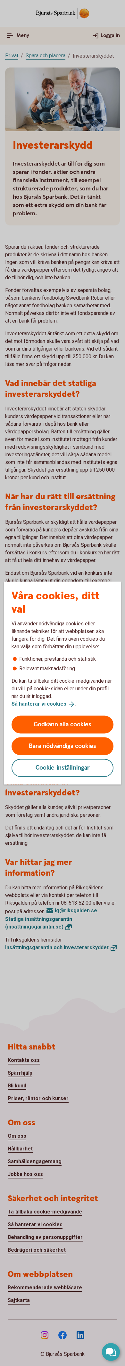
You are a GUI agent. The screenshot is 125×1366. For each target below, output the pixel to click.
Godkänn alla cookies (62, 724)
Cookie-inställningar (63, 768)
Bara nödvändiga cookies (62, 746)
